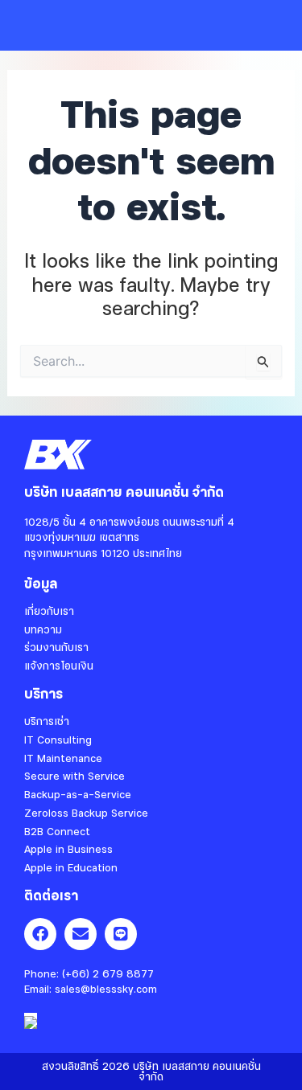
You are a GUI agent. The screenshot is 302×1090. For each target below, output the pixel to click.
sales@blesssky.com (106, 988)
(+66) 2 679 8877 (108, 973)
